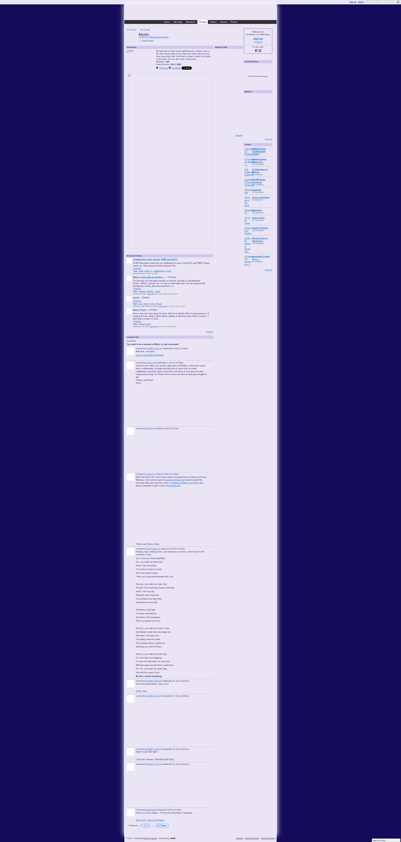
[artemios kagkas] (257, 107)
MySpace (163, 68)
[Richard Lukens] (257, 98)
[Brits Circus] (265, 115)
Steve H (150, 363)
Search (398, 2)
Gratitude (256, 190)
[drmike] (220, 57)
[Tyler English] (220, 98)
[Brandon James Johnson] (228, 65)
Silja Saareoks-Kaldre (159, 37)
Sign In (361, 2)
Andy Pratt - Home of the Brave (150, 820)
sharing (142, 291)
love (140, 304)
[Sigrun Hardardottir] (220, 131)
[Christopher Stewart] (237, 123)
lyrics (152, 304)
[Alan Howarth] (237, 98)
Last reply (151, 294)
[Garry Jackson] (228, 123)
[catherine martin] (257, 115)
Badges (239, 838)
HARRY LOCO (153, 348)
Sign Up (352, 2)
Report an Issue (252, 838)
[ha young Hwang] (228, 131)
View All (209, 332)
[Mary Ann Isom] (228, 98)
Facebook (176, 68)
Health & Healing (260, 228)
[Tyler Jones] (220, 123)
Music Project (139, 310)
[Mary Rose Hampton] (249, 124)
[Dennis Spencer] (237, 90)
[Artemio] (257, 132)
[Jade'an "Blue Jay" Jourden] (237, 73)
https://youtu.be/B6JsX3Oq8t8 (149, 355)
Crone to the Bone (261, 197)
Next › (164, 825)
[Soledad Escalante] (237, 131)
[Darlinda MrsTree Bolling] (237, 106)
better (147, 271)
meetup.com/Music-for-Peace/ (185, 483)
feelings (150, 291)
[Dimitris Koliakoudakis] (265, 132)
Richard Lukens (150, 838)
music (168, 271)
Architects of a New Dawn (202, 12)
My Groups (145, 29)
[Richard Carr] (228, 115)
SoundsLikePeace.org (175, 480)
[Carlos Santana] (265, 124)
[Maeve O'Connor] (220, 115)
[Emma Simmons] (249, 132)
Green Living (258, 218)
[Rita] (249, 115)
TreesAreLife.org (172, 486)
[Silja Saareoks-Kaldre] (132, 41)
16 (158, 825)
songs (157, 291)
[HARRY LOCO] (237, 81)
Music (159, 304)
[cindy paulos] (220, 73)
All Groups (131, 29)
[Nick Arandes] (228, 81)
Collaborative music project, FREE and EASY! (155, 259)
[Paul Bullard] (228, 73)
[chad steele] (220, 81)
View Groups (147, 40)
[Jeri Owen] (220, 65)
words (146, 304)
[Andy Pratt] (237, 115)
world (141, 271)
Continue (137, 268)
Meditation (257, 210)
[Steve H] (237, 57)
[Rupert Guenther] (220, 106)
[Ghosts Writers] (257, 124)
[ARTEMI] (249, 98)
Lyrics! (136, 297)
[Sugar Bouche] (220, 90)
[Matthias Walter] (265, 98)
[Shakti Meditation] (265, 107)
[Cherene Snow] (228, 106)
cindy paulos (152, 549)
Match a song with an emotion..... (149, 277)
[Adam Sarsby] (228, 90)
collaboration (159, 271)
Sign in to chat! (379, 840)
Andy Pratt (151, 810)
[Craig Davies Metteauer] (237, 65)
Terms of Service (268, 838)
